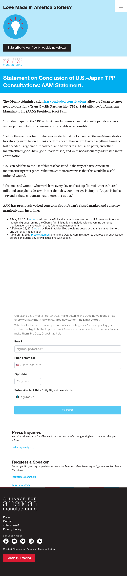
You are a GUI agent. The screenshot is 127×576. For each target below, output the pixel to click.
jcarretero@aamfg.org (24, 476)
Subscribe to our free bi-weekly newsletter (36, 47)
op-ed (38, 228)
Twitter (22, 541)
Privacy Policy (12, 529)
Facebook (6, 541)
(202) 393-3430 (21, 484)
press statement (41, 234)
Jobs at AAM (11, 525)
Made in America (19, 558)
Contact (8, 521)
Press (6, 517)
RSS (39, 541)
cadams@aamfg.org (23, 447)
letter (32, 219)
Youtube (14, 541)
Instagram (31, 541)
